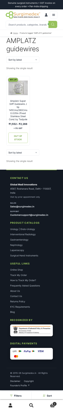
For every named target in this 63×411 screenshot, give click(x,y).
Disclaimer (15, 381)
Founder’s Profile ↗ (20, 385)
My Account (10, 405)
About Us (15, 291)
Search (31, 405)
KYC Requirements (20, 306)
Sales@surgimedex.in (22, 206)
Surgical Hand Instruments (24, 255)
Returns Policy (17, 301)
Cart (48, 402)
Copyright (29, 381)
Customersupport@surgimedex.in (29, 215)
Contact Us (16, 296)
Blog (12, 312)
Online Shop (16, 269)
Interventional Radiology (23, 234)
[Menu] (53, 14)
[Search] (52, 24)
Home (15, 33)
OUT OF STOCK (18, 138)
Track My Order (18, 275)
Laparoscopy (17, 250)
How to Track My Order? (23, 280)
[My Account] (46, 15)
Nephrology (16, 245)
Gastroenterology (19, 239)
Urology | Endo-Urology (22, 229)
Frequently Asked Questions (25, 285)
